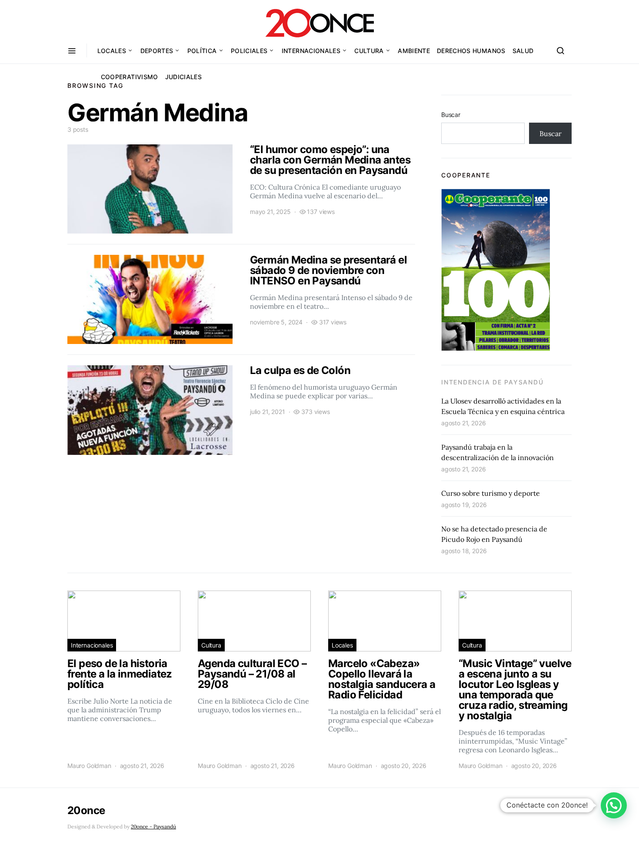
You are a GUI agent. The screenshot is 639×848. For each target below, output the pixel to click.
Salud (523, 50)
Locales (111, 50)
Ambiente (414, 50)
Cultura (368, 50)
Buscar (450, 114)
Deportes (156, 50)
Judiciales (183, 76)
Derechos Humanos (471, 50)
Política (202, 50)
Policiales (249, 50)
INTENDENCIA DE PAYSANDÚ (492, 382)
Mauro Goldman (89, 765)
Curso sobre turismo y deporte (490, 493)
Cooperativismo (129, 76)
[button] (614, 805)
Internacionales (311, 50)
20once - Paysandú (153, 826)
